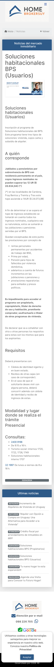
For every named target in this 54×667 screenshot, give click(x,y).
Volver (46, 31)
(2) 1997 (9, 465)
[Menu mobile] (27, 12)
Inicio (10, 31)
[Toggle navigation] (46, 5)
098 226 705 (24, 621)
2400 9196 (16, 442)
